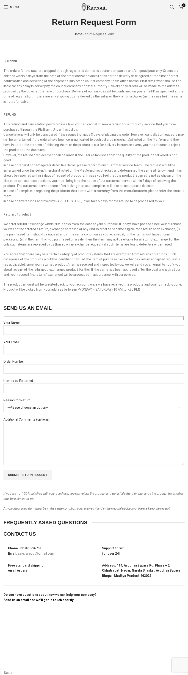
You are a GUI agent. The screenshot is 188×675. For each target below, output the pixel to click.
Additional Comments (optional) (26, 424)
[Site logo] (94, 12)
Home (78, 39)
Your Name (11, 328)
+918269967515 (31, 553)
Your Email (11, 347)
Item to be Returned (18, 386)
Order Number (13, 366)
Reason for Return (16, 405)
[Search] (172, 11)
